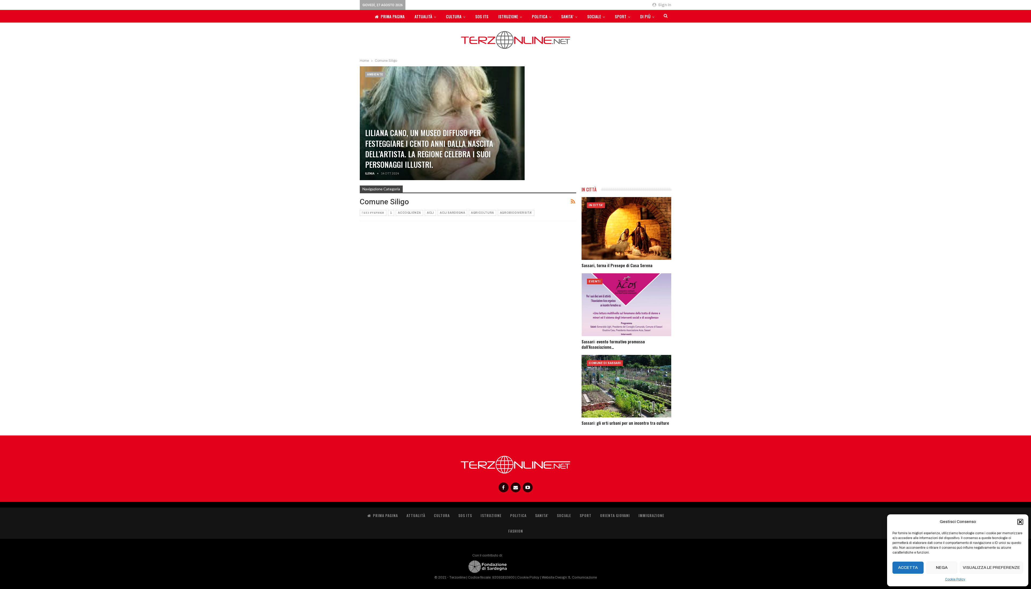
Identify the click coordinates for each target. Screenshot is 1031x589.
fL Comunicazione (582, 577)
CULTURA (454, 16)
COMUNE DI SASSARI (605, 363)
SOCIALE (594, 16)
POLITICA (539, 16)
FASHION (515, 531)
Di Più (645, 16)
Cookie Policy (955, 579)
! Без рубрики (373, 212)
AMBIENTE (375, 74)
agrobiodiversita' (516, 212)
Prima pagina (393, 16)
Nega (941, 567)
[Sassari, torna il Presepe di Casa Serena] (626, 228)
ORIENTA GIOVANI (615, 515)
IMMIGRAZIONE (651, 515)
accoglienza (409, 212)
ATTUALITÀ (423, 16)
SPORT (620, 16)
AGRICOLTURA (482, 212)
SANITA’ (567, 16)
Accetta (908, 567)
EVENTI (595, 281)
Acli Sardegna (452, 212)
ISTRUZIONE (508, 16)
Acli (430, 212)
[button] (1020, 522)
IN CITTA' (596, 205)
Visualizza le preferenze (991, 567)
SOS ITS (481, 16)
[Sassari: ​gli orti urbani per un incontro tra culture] (626, 386)
